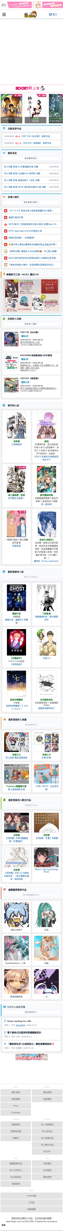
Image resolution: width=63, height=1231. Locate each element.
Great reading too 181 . (19, 1021)
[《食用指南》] (16, 642)
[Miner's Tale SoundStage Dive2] (46, 857)
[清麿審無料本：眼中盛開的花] (46, 597)
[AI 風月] (31, 1058)
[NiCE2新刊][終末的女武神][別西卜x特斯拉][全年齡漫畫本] (34, 258)
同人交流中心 (16, 1170)
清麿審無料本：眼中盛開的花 (46, 618)
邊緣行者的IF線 (16, 217)
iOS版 (31, 1202)
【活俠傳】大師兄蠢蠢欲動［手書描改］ (16, 839)
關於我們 (16, 1092)
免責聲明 (47, 1099)
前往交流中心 (31, 1012)
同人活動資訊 (47, 1124)
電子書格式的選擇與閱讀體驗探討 (24, 1032)
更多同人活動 (30, 324)
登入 (54, 14)
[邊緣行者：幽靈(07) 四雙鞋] (16, 597)
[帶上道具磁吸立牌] (16, 774)
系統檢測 (16, 1184)
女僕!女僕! (46, 757)
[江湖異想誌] (16, 425)
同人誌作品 (47, 1131)
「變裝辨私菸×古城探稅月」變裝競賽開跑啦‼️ (30, 1044)
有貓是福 (16, 546)
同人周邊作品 (47, 1138)
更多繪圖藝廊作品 (30, 895)
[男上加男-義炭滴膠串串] (16, 742)
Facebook (15, 1112)
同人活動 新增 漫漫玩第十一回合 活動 (22, 180)
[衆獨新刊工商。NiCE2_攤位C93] (31, 295)
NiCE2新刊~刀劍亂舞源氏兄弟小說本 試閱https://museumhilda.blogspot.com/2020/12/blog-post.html (34, 224)
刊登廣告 (47, 1163)
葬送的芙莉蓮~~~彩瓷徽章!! (22, 237)
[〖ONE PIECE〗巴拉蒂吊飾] (46, 774)
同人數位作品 (47, 1145)
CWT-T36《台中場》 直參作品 (36, 136)
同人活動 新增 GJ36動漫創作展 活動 (21, 166)
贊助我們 (47, 1177)
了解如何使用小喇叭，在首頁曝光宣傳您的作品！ (32, 265)
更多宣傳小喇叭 (30, 202)
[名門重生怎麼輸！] (16, 479)
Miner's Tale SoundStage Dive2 (46, 870)
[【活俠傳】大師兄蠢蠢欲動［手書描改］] (16, 823)
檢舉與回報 (15, 1131)
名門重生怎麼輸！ (16, 498)
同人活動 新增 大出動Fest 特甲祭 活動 (22, 173)
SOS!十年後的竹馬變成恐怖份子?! (46, 458)
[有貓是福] (16, 523)
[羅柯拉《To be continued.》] (46, 523)
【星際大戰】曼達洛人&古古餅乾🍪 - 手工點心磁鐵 (33, 251)
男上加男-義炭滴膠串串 (16, 757)
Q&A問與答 (15, 1177)
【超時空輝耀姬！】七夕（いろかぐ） (16, 707)
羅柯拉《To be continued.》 (46, 561)
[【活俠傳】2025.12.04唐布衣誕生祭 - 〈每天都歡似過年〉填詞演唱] (16, 857)
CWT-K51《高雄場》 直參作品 (37, 143)
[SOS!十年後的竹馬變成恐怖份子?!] (46, 425)
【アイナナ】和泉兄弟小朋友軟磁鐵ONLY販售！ (31, 210)
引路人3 (46, 658)
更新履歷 (16, 1099)
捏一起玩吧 (46, 504)
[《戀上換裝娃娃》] (31, 5)
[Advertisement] (31, 51)
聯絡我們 (16, 1124)
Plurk (15, 1106)
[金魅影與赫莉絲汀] (46, 683)
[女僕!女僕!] (46, 742)
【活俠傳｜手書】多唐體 (46, 838)
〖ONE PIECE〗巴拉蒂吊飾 (46, 788)
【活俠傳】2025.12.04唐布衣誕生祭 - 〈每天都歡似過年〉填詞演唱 (16, 876)
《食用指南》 (16, 664)
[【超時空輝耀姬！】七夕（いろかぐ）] (16, 683)
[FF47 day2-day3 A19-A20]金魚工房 (25, 231)
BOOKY (47, 1151)
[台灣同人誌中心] (31, 14)
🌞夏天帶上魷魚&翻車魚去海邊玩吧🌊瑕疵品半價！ (33, 244)
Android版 (31, 1195)
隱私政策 (47, 1092)
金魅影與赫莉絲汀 (46, 708)
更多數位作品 (31, 805)
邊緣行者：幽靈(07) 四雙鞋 (16, 621)
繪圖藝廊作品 (16, 1163)
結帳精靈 (31, 1209)
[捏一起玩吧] (46, 479)
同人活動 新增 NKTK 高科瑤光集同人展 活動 (25, 187)
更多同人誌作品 (30, 577)
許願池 (16, 1138)
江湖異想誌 (16, 444)
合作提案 (47, 1170)
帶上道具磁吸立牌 (16, 789)
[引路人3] (46, 642)
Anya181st (20, 1025)
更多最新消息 (30, 158)
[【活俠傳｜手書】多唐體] (46, 823)
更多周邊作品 (31, 725)
